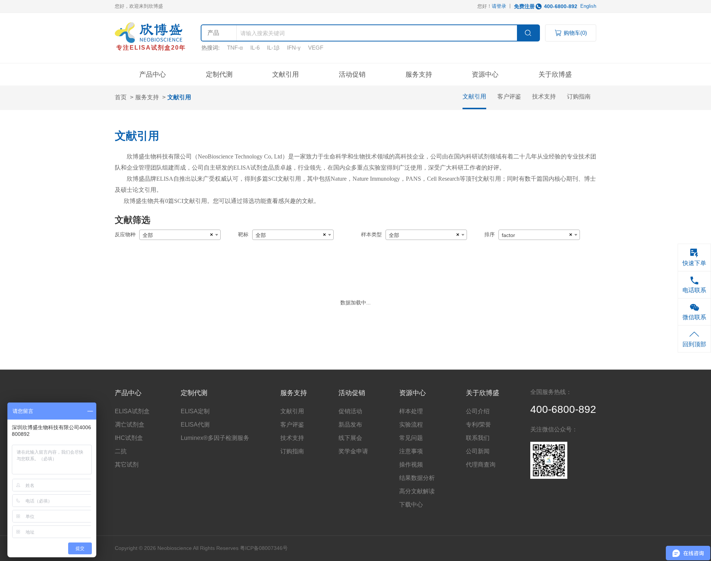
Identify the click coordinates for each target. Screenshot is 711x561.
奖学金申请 (353, 451)
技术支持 (544, 96)
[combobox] (180, 235)
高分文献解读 (417, 491)
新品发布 (350, 424)
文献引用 (285, 74)
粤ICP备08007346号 (264, 548)
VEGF (315, 47)
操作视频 (411, 464)
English (588, 6)
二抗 (121, 451)
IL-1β (273, 47)
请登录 (499, 6)
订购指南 (579, 96)
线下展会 (350, 438)
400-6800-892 (560, 6)
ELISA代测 (195, 424)
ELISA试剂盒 (132, 411)
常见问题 (411, 438)
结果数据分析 (417, 478)
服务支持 (147, 97)
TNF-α (235, 47)
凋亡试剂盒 (129, 424)
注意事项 (411, 451)
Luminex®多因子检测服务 (215, 438)
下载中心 (411, 504)
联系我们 (478, 438)
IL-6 (255, 47)
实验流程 (411, 424)
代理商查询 (480, 464)
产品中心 (152, 74)
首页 (121, 97)
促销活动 (350, 411)
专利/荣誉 (478, 424)
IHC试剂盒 (129, 438)
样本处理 (411, 411)
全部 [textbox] (148, 235)
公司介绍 (478, 411)
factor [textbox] (508, 235)
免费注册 (524, 6)
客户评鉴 (509, 96)
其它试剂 (126, 464)
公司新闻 (478, 451)
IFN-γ (294, 47)
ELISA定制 (195, 411)
